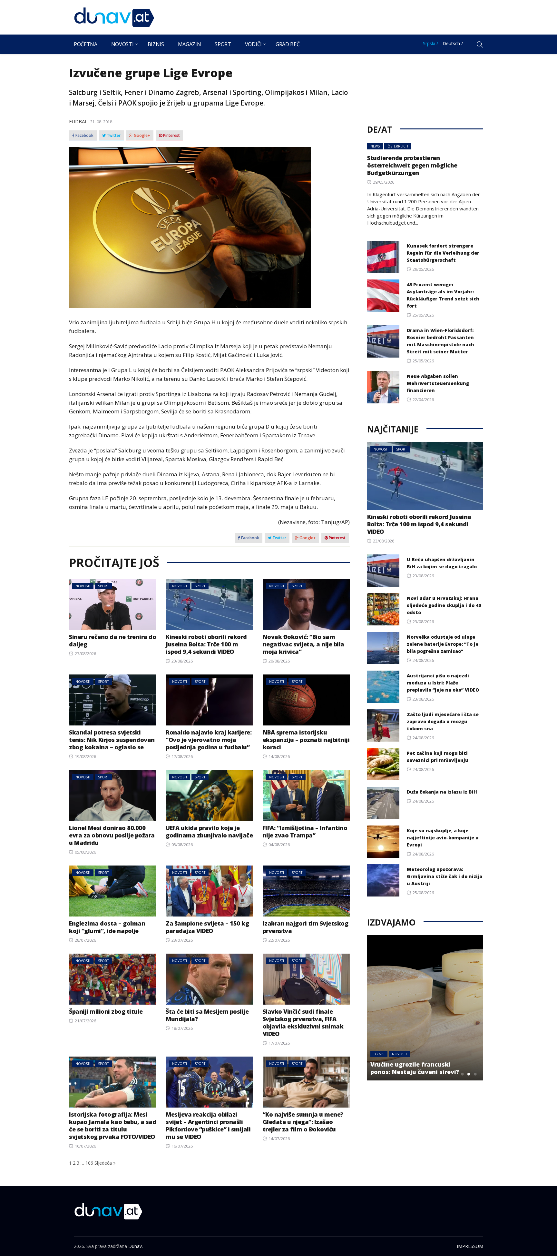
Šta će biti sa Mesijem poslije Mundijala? (207, 1015)
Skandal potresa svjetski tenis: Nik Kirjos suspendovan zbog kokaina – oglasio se (112, 739)
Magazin (189, 44)
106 (89, 1163)
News (375, 146)
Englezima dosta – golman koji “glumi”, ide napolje (107, 927)
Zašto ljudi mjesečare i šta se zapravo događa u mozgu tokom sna (443, 721)
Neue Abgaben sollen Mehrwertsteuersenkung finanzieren (438, 383)
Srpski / (430, 43)
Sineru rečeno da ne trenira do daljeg (112, 640)
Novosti (122, 44)
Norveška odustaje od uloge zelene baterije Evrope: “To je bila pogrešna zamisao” (442, 644)
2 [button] (468, 1074)
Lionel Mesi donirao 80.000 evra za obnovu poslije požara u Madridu (112, 835)
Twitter (113, 135)
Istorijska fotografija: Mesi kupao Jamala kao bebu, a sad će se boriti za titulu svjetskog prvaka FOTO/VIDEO (112, 1125)
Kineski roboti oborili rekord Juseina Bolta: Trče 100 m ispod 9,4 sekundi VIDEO (206, 644)
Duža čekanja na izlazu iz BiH (442, 792)
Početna (85, 44)
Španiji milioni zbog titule (106, 1011)
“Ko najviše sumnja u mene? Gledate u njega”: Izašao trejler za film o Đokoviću (303, 1121)
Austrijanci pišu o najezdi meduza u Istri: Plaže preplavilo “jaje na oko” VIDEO (443, 683)
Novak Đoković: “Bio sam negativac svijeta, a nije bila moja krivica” (303, 644)
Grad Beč (287, 44)
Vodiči (253, 44)
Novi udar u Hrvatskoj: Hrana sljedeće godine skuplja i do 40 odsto (444, 605)
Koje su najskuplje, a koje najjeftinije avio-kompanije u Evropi (443, 837)
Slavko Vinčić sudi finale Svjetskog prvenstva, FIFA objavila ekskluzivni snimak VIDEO (303, 1023)
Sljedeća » (104, 1163)
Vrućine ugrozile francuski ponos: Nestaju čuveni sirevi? (414, 1068)
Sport (223, 44)
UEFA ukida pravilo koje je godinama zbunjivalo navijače (209, 831)
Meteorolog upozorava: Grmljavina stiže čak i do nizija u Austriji (444, 876)
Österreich (397, 146)
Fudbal (78, 121)
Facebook (83, 135)
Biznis (156, 44)
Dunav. (135, 1246)
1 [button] (462, 1074)
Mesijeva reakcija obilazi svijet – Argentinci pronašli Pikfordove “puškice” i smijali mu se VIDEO (208, 1125)
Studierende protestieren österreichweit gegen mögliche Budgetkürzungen (412, 165)
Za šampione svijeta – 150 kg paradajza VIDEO (207, 927)
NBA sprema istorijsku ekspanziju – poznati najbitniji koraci (306, 739)
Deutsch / (453, 43)
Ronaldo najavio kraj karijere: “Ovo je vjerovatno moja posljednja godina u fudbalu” (208, 739)
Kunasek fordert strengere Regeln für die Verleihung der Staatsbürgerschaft (443, 253)
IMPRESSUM (470, 1246)
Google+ (141, 135)
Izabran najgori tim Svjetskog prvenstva (305, 927)
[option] (425, 1007)
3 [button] (475, 1074)
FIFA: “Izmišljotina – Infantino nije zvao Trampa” (305, 831)
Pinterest (171, 135)
